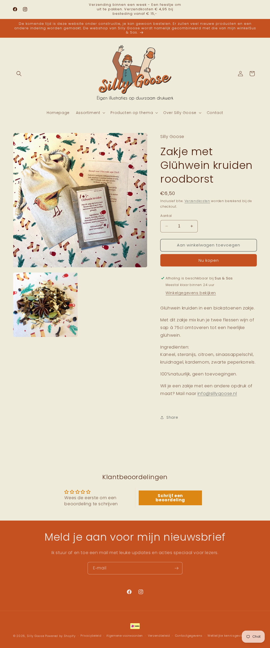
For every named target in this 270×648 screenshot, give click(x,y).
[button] (19, 73)
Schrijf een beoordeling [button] (170, 498)
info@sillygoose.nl (217, 393)
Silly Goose (35, 636)
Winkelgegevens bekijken (191, 293)
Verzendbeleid (159, 635)
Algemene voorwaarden (124, 635)
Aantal (166, 215)
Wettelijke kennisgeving (226, 635)
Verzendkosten (197, 201)
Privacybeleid (90, 635)
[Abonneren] (176, 568)
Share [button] (172, 417)
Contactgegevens (189, 635)
